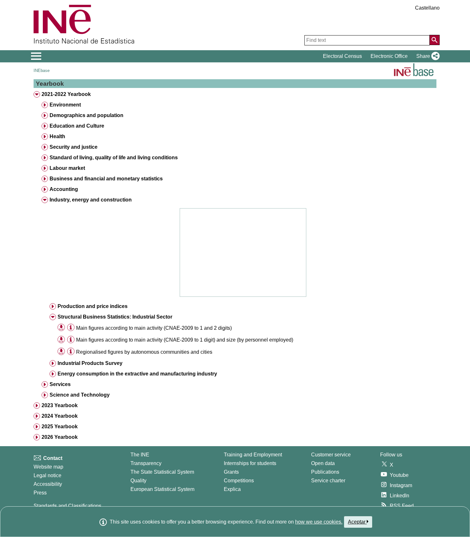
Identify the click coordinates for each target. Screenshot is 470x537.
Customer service (331, 454)
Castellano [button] (427, 8)
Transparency (145, 463)
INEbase (42, 70)
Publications (325, 472)
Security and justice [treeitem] (74, 147)
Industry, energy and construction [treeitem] (91, 199)
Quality (138, 480)
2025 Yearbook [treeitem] (60, 426)
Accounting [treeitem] (64, 189)
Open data (323, 463)
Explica (232, 489)
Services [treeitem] (60, 384)
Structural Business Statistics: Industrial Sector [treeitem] (115, 317)
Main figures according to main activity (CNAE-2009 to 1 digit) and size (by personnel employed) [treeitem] (184, 340)
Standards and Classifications (67, 506)
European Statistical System (162, 489)
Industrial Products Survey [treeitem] (90, 363)
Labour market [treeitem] (67, 168)
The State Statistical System (162, 472)
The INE (139, 454)
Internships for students (250, 463)
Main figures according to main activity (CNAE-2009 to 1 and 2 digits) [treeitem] (154, 328)
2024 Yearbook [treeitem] (60, 416)
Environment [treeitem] (65, 104)
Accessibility (48, 484)
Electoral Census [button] (342, 56)
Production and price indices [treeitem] (93, 306)
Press (40, 492)
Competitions (239, 480)
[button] (427, 56)
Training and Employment (253, 454)
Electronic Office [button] (389, 56)
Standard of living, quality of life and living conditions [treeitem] (114, 157)
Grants (231, 472)
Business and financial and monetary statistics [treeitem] (106, 178)
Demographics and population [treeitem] (86, 115)
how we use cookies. (318, 522)
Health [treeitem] (57, 136)
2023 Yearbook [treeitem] (60, 405)
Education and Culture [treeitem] (77, 126)
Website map (48, 467)
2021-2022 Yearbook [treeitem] (66, 94)
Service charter (328, 480)
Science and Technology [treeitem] (80, 395)
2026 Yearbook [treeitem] (60, 437)
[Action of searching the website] (434, 40)
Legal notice (47, 475)
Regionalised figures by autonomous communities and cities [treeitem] (144, 352)
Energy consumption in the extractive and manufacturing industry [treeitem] (137, 373)
